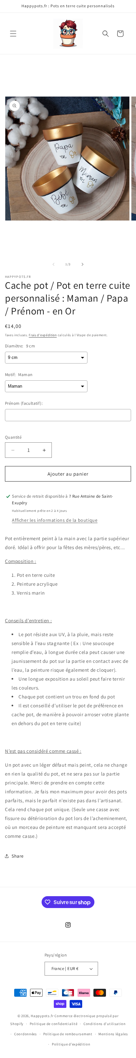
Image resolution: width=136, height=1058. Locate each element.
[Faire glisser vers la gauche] (53, 264)
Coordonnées (25, 1034)
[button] (13, 33)
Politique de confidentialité (54, 1023)
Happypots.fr (42, 1016)
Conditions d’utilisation (105, 1023)
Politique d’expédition (71, 1044)
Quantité (13, 437)
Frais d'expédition (43, 335)
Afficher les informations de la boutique (54, 520)
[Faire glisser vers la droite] (82, 264)
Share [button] (18, 856)
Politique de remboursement (67, 1034)
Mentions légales (113, 1034)
